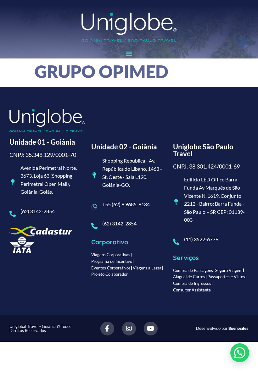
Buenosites (238, 328)
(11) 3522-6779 (201, 239)
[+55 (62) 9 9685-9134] (94, 207)
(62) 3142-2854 (37, 211)
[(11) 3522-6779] (176, 242)
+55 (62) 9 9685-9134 (126, 204)
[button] (129, 53)
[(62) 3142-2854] (12, 214)
